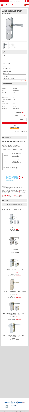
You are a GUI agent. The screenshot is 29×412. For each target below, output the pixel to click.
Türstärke (5, 66)
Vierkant (5, 61)
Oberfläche (5, 76)
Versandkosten (24, 115)
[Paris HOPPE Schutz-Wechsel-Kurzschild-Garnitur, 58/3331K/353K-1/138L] (14, 328)
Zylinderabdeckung (7, 71)
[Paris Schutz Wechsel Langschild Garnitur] (5, 45)
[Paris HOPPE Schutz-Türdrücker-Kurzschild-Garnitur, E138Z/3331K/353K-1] (14, 240)
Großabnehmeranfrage (15, 204)
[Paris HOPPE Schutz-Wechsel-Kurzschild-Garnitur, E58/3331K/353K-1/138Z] (14, 306)
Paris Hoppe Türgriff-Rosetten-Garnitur (11, 195)
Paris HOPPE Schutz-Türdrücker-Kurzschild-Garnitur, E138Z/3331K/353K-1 (14, 248)
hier (19, 191)
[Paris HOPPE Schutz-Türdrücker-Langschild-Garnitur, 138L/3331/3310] (14, 218)
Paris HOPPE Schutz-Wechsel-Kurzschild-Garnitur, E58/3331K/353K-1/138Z (14, 314)
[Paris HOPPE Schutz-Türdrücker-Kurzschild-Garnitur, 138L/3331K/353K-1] (14, 262)
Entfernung (5, 56)
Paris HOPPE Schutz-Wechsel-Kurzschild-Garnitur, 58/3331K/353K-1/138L (14, 336)
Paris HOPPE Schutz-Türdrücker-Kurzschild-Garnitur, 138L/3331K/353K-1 (14, 270)
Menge (21, 119)
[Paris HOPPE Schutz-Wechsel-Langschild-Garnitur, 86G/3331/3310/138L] (14, 284)
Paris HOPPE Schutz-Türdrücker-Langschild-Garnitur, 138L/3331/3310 (14, 226)
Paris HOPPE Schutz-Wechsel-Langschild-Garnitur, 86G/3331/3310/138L (14, 292)
